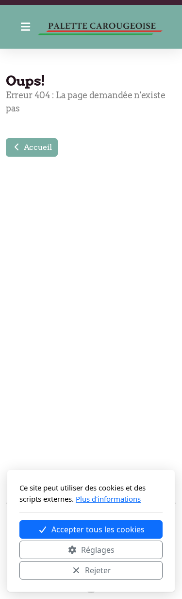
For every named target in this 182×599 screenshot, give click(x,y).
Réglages (98, 550)
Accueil (36, 147)
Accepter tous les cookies (98, 529)
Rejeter (98, 570)
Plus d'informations (108, 499)
